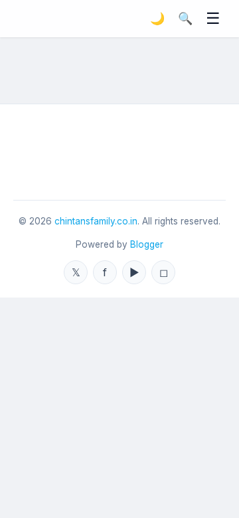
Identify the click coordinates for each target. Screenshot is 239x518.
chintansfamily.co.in (95, 221)
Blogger (146, 244)
